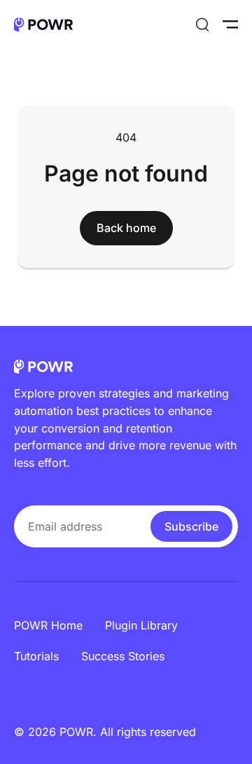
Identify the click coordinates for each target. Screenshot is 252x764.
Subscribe (191, 526)
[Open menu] (230, 24)
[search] (202, 25)
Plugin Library (141, 625)
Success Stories (122, 656)
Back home (126, 228)
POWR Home (48, 625)
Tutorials (36, 656)
